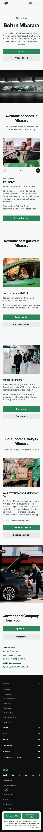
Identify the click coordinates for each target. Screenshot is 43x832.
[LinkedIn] (33, 775)
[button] (21, 684)
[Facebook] (13, 775)
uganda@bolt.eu (10, 651)
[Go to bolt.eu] (5, 3)
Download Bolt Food (21, 528)
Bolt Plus (7, 722)
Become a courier (21, 324)
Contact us (21, 637)
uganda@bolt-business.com (16, 666)
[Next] (38, 170)
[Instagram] (26, 775)
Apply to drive (21, 317)
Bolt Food (7, 708)
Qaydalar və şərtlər (10, 785)
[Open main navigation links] (38, 3)
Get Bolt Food (21, 58)
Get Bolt (21, 51)
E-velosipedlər (9, 699)
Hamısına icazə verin (30, 816)
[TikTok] (39, 775)
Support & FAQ (21, 629)
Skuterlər (7, 694)
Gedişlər (7, 689)
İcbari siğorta (8, 795)
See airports (21, 416)
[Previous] (5, 170)
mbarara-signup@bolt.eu (14, 659)
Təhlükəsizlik (7, 804)
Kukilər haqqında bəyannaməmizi (17, 825)
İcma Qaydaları (8, 809)
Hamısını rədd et (12, 816)
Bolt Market (8, 713)
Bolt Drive (7, 703)
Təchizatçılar (7, 781)
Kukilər (5, 799)
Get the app (21, 409)
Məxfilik (5, 790)
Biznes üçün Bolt (10, 717)
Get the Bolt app (21, 218)
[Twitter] (19, 775)
